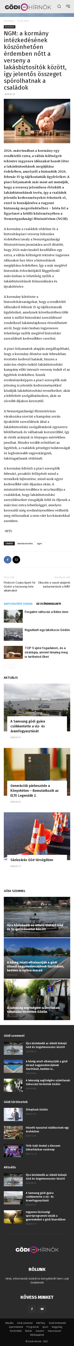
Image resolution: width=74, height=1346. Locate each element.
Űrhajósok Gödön (37, 1109)
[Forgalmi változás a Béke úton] (13, 616)
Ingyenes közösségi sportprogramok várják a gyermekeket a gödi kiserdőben (45, 1215)
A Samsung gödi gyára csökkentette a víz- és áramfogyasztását (27, 726)
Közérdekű (23, 20)
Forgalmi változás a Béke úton (46, 612)
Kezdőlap (9, 20)
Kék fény (40, 1323)
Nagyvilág (57, 1326)
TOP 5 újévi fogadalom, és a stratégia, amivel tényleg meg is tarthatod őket (46, 652)
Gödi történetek (57, 1323)
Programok (33, 1326)
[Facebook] (7, 559)
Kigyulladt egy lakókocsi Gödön (47, 630)
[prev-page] (6, 666)
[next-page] (12, 666)
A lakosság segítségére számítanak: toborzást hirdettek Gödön (33, 1010)
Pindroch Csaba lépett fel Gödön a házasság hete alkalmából (19, 586)
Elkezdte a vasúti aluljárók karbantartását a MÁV (54, 584)
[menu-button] (68, 6)
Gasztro (40, 1330)
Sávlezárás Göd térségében (31, 860)
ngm (39, 543)
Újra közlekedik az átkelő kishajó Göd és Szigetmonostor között (35, 927)
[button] (59, 6)
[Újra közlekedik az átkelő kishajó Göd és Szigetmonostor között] (37, 917)
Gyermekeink (16, 1326)
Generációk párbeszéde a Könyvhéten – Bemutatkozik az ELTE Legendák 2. (34, 791)
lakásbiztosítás (25, 543)
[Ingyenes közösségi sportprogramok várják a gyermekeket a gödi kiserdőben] (13, 1216)
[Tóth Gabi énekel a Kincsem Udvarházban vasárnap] (13, 1150)
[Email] (16, 559)
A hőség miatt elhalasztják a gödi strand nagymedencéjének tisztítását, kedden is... (47, 1065)
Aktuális (9, 1323)
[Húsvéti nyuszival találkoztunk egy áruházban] (13, 1132)
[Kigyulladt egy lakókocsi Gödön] (13, 634)
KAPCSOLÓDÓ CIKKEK (18, 603)
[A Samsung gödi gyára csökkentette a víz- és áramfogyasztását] (37, 707)
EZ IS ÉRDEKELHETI (48, 603)
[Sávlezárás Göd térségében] (37, 836)
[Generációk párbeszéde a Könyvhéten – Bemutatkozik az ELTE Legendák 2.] (37, 772)
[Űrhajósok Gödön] (13, 1114)
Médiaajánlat (37, 1334)
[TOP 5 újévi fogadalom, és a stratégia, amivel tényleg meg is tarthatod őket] (13, 652)
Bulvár (28, 1330)
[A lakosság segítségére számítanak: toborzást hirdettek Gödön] (37, 999)
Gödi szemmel (25, 1323)
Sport (45, 1326)
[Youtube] (42, 1309)
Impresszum (54, 1330)
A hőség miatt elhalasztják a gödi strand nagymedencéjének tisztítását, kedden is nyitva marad (35, 966)
